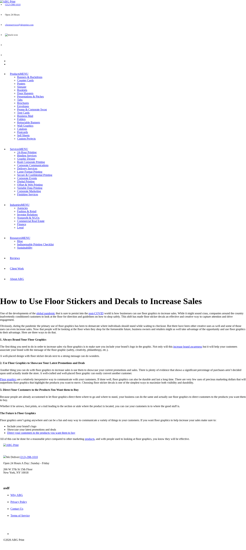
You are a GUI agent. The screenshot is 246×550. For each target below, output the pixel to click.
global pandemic (45, 313)
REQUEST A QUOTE (15, 45)
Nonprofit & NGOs (28, 217)
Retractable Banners (28, 122)
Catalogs (22, 128)
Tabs (20, 99)
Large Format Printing (29, 171)
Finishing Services (27, 194)
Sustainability (24, 247)
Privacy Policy (18, 501)
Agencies (22, 208)
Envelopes (23, 106)
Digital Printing (26, 181)
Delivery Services (27, 168)
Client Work (17, 268)
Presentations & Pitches (30, 96)
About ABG (17, 278)
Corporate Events (27, 178)
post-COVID (96, 313)
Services (14, 149)
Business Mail (25, 115)
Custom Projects (26, 138)
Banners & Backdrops (29, 77)
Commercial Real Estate (30, 221)
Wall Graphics (25, 125)
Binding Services (27, 155)
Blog (20, 241)
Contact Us (16, 508)
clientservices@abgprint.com (19, 24)
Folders (21, 119)
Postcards (22, 132)
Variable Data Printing (29, 187)
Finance (21, 224)
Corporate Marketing (29, 191)
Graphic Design (26, 158)
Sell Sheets (23, 135)
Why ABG (16, 495)
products (90, 438)
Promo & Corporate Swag (32, 109)
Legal (20, 227)
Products (15, 73)
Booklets (22, 90)
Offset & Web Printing (30, 184)
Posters (21, 83)
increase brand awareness (187, 346)
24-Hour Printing (27, 152)
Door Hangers (25, 93)
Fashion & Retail (26, 211)
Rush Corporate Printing (31, 162)
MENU (24, 73)
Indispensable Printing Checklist (35, 244)
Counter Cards (25, 80)
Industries (15, 204)
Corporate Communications (32, 165)
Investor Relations (27, 214)
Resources (16, 237)
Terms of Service (20, 515)
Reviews (15, 258)
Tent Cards (23, 112)
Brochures (23, 103)
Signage (21, 86)
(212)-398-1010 (13, 4)
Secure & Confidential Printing (34, 174)
